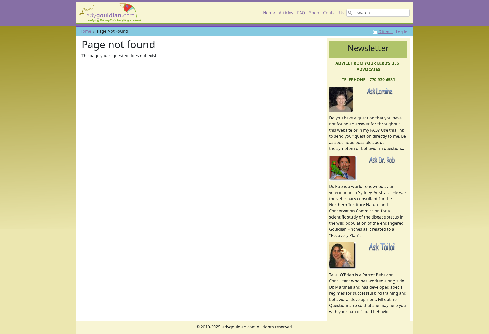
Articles (286, 13)
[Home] (112, 12)
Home (269, 13)
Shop (314, 13)
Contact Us (333, 13)
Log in (402, 32)
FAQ (301, 13)
